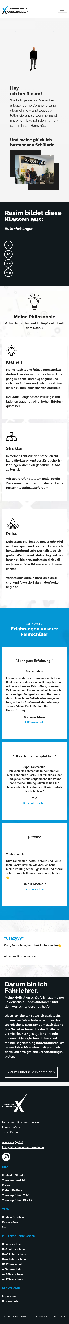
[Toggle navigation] (62, 9)
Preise (6, 1185)
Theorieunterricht (13, 1180)
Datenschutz (10, 1301)
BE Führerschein (12, 1264)
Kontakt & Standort (14, 1175)
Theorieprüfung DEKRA (17, 1200)
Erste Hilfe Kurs (12, 1190)
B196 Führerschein (14, 1254)
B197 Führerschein (14, 1259)
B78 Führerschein (13, 1249)
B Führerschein (12, 1244)
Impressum (9, 1296)
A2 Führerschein (12, 1279)
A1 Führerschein (12, 1274)
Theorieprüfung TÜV (15, 1195)
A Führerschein (12, 1269)
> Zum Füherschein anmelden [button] (31, 1072)
